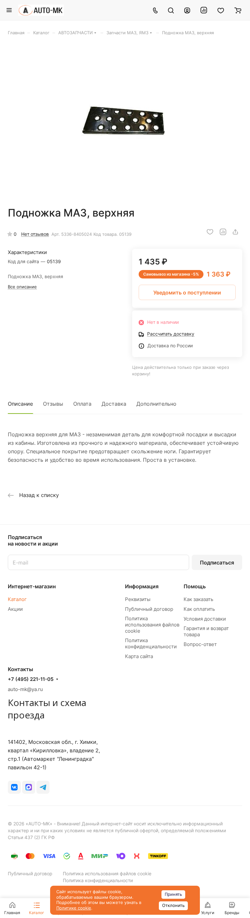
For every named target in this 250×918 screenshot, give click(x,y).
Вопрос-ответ (200, 644)
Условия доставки (205, 619)
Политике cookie (73, 908)
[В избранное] (210, 232)
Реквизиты (137, 599)
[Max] (28, 787)
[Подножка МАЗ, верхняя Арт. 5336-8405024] (125, 121)
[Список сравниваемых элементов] (204, 10)
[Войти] (187, 10)
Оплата (82, 403)
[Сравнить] (223, 232)
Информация (142, 586)
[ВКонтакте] (14, 787)
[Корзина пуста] (237, 10)
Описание (20, 403)
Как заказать (198, 599)
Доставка (114, 403)
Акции (15, 609)
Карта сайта (139, 656)
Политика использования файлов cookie (152, 624)
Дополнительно (156, 403)
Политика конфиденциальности (151, 643)
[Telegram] (42, 787)
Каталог (17, 599)
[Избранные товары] (220, 10)
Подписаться (217, 562)
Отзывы (53, 403)
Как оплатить (199, 609)
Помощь (195, 586)
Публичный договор (149, 609)
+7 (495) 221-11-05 (30, 679)
